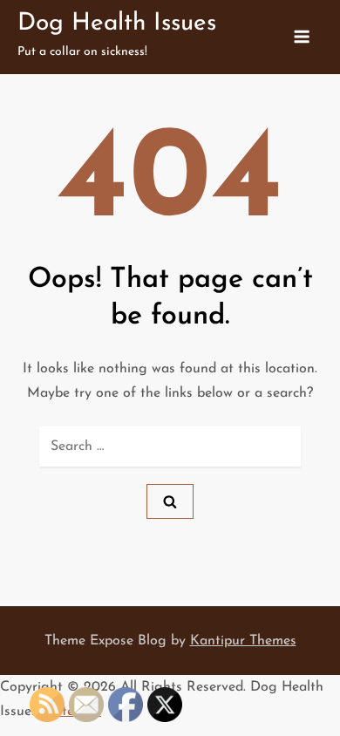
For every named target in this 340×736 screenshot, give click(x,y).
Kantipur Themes (243, 641)
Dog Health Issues (116, 23)
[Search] (170, 501)
